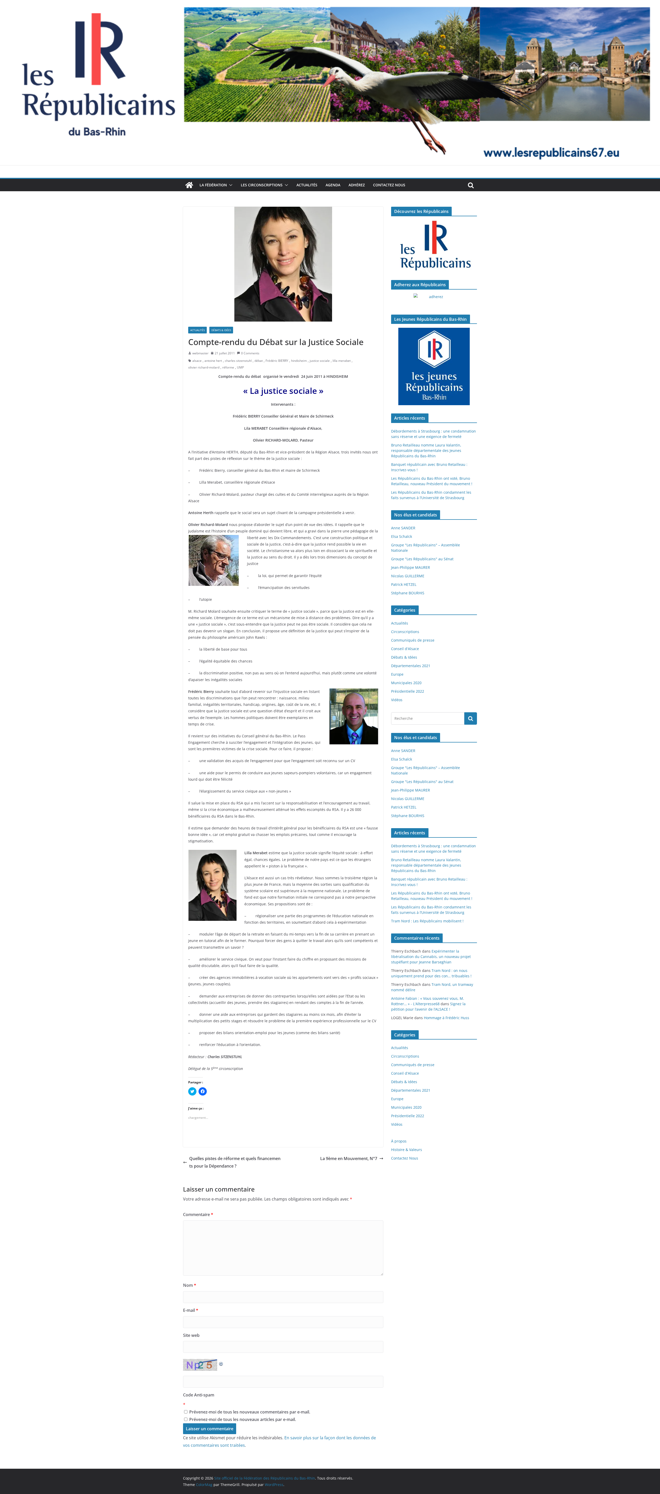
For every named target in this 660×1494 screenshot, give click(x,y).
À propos (399, 1141)
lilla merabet (342, 360)
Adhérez (357, 184)
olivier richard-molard (203, 367)
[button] (230, 185)
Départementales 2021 (410, 665)
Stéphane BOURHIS (407, 592)
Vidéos (396, 699)
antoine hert (213, 360)
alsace (197, 360)
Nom (189, 1285)
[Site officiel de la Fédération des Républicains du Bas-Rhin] (330, 3)
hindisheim (299, 360)
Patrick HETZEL (403, 584)
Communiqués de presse (412, 640)
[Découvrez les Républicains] (434, 246)
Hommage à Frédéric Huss (446, 1017)
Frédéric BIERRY (277, 360)
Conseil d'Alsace (405, 648)
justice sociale (320, 360)
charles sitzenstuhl (238, 360)
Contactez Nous (389, 184)
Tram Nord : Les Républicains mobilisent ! (427, 920)
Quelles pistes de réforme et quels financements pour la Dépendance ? (234, 1162)
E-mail (190, 1310)
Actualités (306, 184)
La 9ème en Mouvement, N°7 (348, 1158)
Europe (397, 674)
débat (258, 360)
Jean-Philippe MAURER (410, 567)
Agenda (333, 184)
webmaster (200, 353)
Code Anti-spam (198, 1395)
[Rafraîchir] (221, 1362)
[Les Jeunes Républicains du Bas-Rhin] (434, 366)
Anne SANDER (403, 527)
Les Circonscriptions (262, 184)
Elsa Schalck (401, 536)
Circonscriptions (405, 631)
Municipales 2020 (406, 682)
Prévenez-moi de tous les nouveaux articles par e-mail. (242, 1419)
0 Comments (250, 353)
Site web (191, 1335)
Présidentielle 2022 (407, 691)
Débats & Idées (221, 330)
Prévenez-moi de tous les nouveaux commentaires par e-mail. (249, 1412)
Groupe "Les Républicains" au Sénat (422, 558)
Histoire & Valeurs (406, 1149)
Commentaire (198, 1214)
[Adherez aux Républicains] (434, 299)
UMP (240, 367)
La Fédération (213, 184)
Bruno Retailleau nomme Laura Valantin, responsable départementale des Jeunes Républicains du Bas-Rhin (426, 450)
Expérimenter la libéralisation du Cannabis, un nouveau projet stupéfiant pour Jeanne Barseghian (431, 956)
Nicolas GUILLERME (407, 575)
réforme (228, 367)
